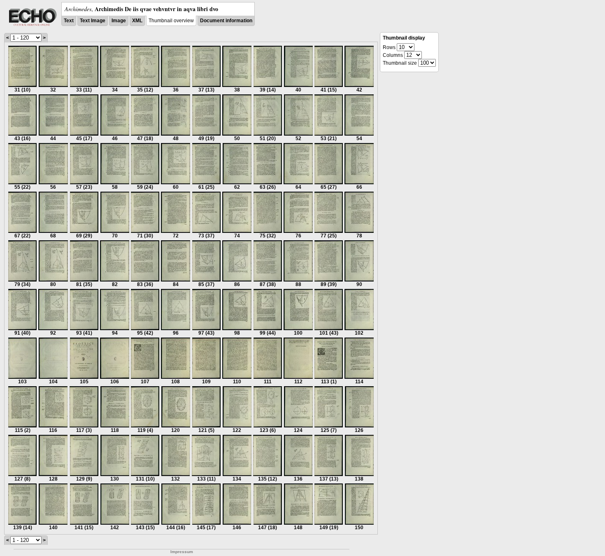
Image (119, 20)
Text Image (92, 20)
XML (137, 20)
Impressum (181, 551)
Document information (226, 20)
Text (69, 20)
